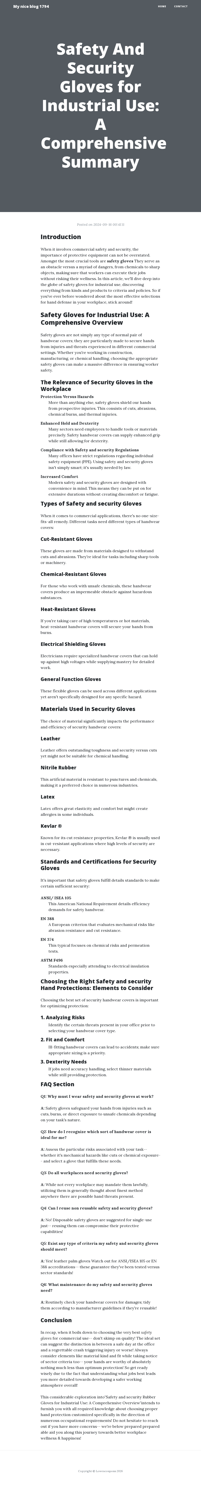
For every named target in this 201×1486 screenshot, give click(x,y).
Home (162, 6)
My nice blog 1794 (31, 6)
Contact (181, 6)
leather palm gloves (72, 1260)
